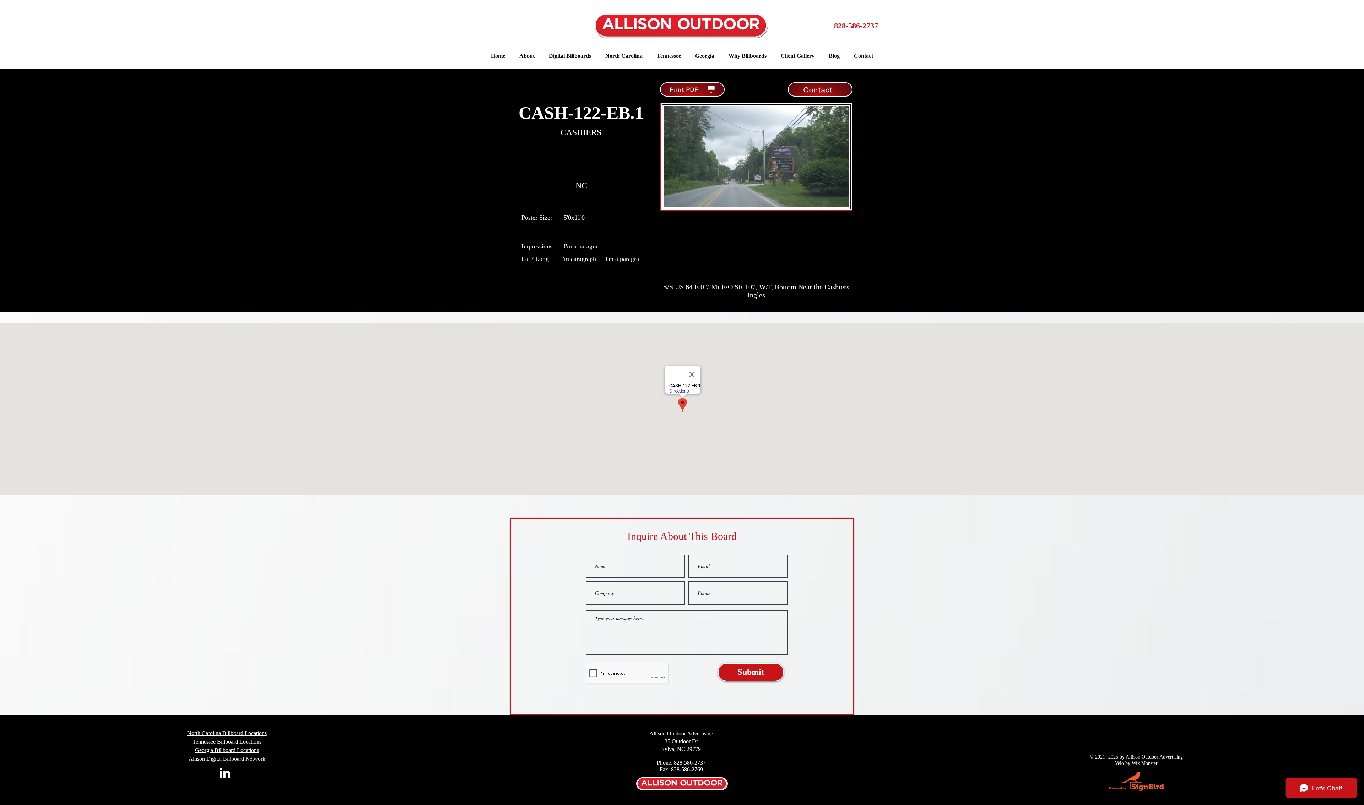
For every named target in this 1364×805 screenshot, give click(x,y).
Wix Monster (1145, 763)
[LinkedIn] (224, 772)
